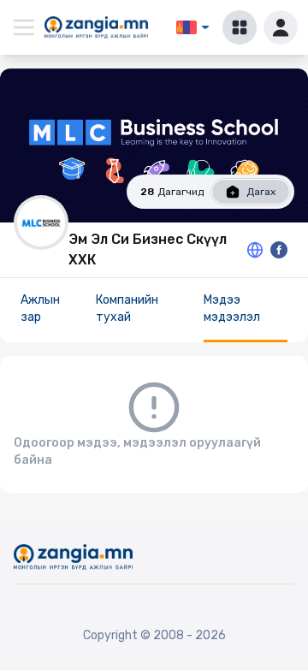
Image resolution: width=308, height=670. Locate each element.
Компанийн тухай (127, 308)
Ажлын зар (40, 308)
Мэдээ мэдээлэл (232, 308)
